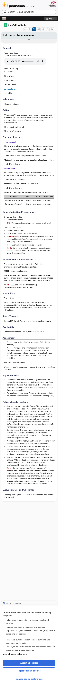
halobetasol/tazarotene (18, 35)
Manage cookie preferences (29, 679)
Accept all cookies (29, 663)
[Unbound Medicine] (52, 4)
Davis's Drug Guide (17, 25)
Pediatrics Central (19, 5)
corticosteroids (10, 89)
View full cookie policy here (15, 654)
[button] (50, 18)
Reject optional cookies (29, 671)
